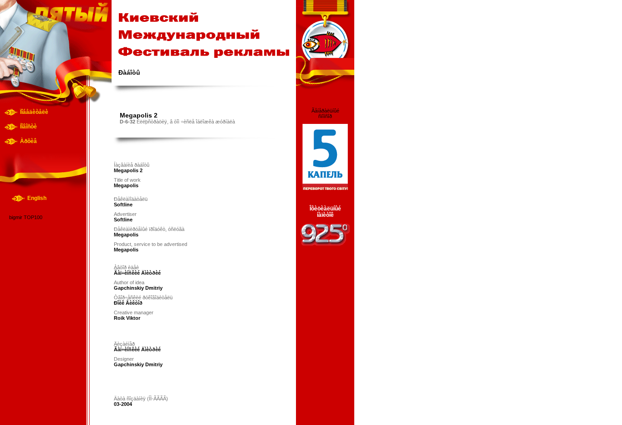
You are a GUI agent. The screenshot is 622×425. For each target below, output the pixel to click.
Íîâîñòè (28, 126)
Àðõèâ (28, 141)
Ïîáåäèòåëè (34, 112)
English (36, 198)
